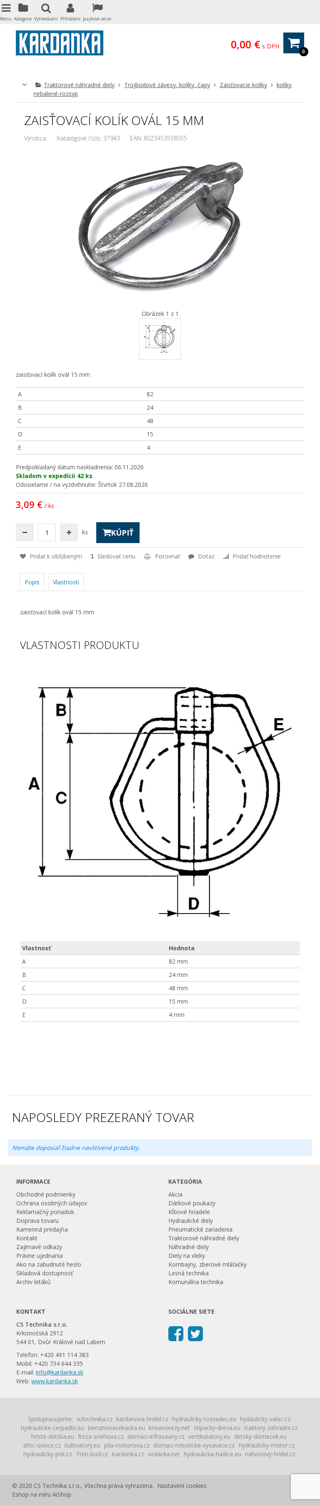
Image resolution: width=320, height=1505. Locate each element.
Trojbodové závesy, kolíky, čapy (167, 85)
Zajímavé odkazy (39, 1247)
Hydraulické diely (190, 1221)
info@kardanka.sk (59, 1372)
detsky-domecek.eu (260, 1436)
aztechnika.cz (94, 1419)
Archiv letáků (33, 1282)
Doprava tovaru (37, 1221)
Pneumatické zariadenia (200, 1229)
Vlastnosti (66, 582)
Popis (32, 582)
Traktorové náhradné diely (79, 85)
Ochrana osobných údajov (51, 1203)
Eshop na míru (31, 1494)
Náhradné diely (188, 1247)
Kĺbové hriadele (189, 1212)
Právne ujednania (39, 1256)
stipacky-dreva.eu (217, 1428)
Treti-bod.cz (92, 1454)
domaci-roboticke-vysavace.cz (194, 1445)
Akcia (175, 1194)
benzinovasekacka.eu (116, 1428)
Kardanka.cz (128, 1454)
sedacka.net (164, 1454)
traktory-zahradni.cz (271, 1428)
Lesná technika (188, 1273)
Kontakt (27, 1238)
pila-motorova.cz (127, 1445)
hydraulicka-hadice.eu (212, 1454)
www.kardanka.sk (54, 1381)
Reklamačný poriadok (45, 1212)
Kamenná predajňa (42, 1229)
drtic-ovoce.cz (42, 1445)
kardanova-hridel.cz (142, 1419)
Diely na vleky (186, 1256)
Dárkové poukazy (191, 1203)
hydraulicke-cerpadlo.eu (52, 1428)
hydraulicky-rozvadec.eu (204, 1419)
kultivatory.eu (82, 1445)
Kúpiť (122, 533)
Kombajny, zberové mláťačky (207, 1264)
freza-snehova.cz (101, 1436)
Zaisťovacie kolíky (243, 85)
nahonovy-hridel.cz (270, 1454)
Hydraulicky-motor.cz (266, 1445)
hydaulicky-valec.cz (265, 1419)
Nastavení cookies (182, 1486)
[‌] (175, 1333)
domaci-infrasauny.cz (156, 1436)
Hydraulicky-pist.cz (47, 1454)
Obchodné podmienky (45, 1194)
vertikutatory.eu (209, 1436)
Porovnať (166, 556)
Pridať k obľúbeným (55, 556)
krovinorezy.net (169, 1428)
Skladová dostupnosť (44, 1273)
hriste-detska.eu (52, 1436)
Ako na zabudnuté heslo (48, 1264)
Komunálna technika (195, 1282)
